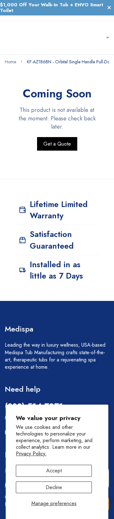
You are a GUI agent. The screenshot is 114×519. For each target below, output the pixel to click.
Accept (54, 470)
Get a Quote (57, 143)
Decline (54, 487)
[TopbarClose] (109, 7)
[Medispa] (27, 37)
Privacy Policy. (31, 453)
